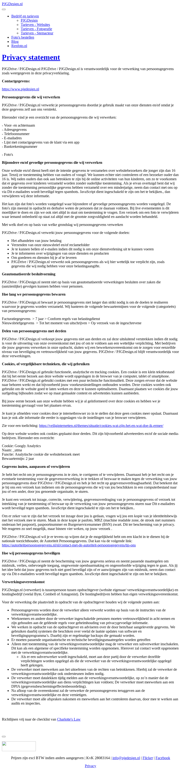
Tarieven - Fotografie (36, 29)
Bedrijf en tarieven (25, 16)
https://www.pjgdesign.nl (20, 89)
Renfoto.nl (19, 46)
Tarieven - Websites (35, 25)
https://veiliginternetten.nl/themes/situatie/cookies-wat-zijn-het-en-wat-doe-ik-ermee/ (101, 426)
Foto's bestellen (22, 37)
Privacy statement (31, 57)
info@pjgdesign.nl (126, 758)
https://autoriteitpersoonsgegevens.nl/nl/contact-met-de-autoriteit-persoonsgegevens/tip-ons (69, 545)
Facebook (163, 758)
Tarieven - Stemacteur (37, 33)
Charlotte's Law (69, 719)
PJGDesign (29, 20)
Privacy (90, 766)
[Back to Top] (4, 736)
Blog (15, 42)
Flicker (148, 758)
